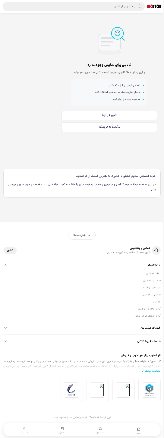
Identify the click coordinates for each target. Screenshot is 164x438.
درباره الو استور (153, 274)
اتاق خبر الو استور (151, 288)
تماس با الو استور (152, 281)
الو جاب (156, 302)
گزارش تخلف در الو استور (148, 316)
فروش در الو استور (151, 295)
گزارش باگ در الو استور (149, 309)
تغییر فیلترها (109, 115)
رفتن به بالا (79, 235)
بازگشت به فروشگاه (109, 127)
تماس (10, 250)
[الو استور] (154, 6)
